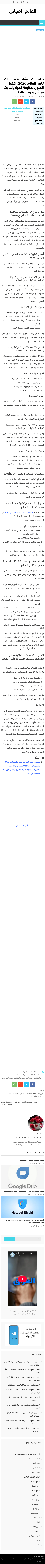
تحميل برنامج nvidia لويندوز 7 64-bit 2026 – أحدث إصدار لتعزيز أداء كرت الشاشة (23, 1379)
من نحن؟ (3, 1559)
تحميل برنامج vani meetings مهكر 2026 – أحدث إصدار (23, 1406)
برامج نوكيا (36, 1531)
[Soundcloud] (25, 1137)
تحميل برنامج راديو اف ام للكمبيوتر (32, 1160)
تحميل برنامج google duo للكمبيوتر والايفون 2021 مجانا (24, 1191)
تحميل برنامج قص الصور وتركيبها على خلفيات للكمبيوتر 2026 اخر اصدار (22, 1363)
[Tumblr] (22, 1137)
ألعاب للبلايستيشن (34, 1459)
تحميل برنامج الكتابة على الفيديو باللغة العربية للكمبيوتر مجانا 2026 (22, 1422)
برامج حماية (36, 1500)
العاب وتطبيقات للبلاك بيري (31, 1477)
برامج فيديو (36, 1509)
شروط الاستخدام (21, 1559)
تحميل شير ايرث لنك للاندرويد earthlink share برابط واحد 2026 (22, 1430)
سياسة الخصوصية (32, 1559)
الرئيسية (42, 1559)
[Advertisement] (22, 55)
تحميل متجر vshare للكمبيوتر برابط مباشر (23, 766)
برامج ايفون (36, 1495)
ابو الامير (39, 97)
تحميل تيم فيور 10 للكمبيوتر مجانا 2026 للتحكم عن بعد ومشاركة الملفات (22, 1414)
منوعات (37, 1545)
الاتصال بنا (39, 1561)
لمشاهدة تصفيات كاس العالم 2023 (31, 1078)
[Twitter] (19, 1137)
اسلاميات (37, 1518)
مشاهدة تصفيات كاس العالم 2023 (12, 1078)
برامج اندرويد (35, 1491)
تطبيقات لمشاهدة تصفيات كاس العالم (19, 512)
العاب (38, 1522)
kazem (40, 1194)
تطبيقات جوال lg (34, 1536)
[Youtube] (16, 1137)
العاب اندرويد (35, 1468)
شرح (38, 1540)
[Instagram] (34, 1137)
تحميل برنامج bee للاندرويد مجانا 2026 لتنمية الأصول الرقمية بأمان (22, 1391)
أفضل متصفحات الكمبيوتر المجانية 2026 (27, 1454)
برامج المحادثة (35, 1481)
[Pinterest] (28, 1137)
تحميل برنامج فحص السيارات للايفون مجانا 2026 (24, 1385)
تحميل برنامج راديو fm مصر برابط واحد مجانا (22, 762)
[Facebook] (37, 1137)
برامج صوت (36, 1504)
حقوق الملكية (11, 1559)
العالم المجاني (22, 11)
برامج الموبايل (36, 1486)
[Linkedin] (31, 1137)
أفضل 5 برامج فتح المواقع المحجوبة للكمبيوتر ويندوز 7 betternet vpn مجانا (25, 1221)
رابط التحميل (21, 826)
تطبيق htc (36, 1527)
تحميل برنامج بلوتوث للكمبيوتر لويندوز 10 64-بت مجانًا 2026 (22, 1371)
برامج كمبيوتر (40, 30)
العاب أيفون (36, 1463)
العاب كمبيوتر (35, 1472)
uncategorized (34, 1450)
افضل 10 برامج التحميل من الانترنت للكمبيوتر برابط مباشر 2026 (24, 1399)
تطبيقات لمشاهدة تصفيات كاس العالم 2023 (29, 1075)
